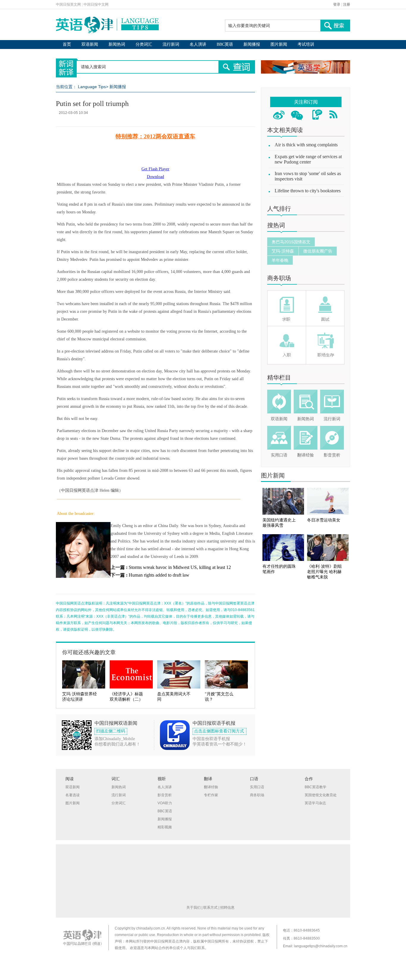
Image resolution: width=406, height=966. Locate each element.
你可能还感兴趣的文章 (89, 652)
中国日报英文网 (68, 4)
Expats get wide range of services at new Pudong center (308, 159)
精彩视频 (165, 827)
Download (155, 177)
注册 (346, 4)
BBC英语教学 (315, 787)
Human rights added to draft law (159, 575)
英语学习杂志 (315, 803)
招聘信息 (227, 907)
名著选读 (72, 795)
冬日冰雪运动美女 (323, 520)
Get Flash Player (155, 169)
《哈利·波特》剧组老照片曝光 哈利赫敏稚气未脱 (324, 571)
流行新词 (171, 44)
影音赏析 (332, 455)
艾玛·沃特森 (283, 251)
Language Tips (92, 86)
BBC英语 (225, 44)
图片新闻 (278, 44)
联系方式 (210, 907)
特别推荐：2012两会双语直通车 (155, 136)
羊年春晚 (280, 260)
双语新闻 (89, 44)
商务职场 (279, 278)
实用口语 (279, 455)
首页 (67, 44)
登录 (336, 4)
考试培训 (306, 44)
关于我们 (193, 907)
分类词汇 (144, 44)
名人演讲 (198, 44)
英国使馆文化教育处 (321, 795)
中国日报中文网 (96, 4)
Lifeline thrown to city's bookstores (308, 190)
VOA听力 (165, 803)
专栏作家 (211, 795)
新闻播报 (251, 44)
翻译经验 (305, 455)
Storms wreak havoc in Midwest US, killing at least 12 (180, 567)
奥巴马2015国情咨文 (291, 241)
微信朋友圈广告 (317, 251)
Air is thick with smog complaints (306, 144)
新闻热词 (116, 44)
